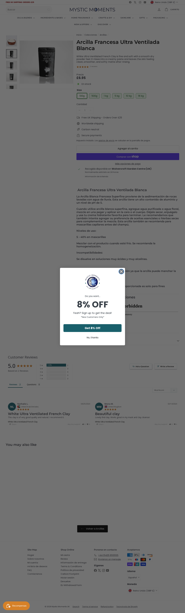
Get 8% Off (92, 328)
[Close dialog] (121, 271)
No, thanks (92, 337)
